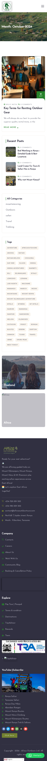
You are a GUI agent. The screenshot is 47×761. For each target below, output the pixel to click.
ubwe (9, 340)
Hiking (33, 263)
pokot (23, 324)
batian (22, 253)
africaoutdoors (29, 248)
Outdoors (10, 210)
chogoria (29, 258)
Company (7, 533)
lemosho (11, 278)
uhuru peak (22, 340)
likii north (12, 283)
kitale (34, 273)
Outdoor (11, 324)
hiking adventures (15, 268)
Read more (10, 127)
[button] (23, 683)
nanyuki (11, 314)
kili (8, 273)
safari (8, 216)
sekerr (22, 329)
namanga (23, 309)
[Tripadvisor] (17, 729)
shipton (33, 329)
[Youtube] (12, 729)
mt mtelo (34, 304)
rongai (34, 324)
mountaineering (13, 204)
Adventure (12, 248)
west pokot (12, 345)
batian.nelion (13, 258)
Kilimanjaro (20, 273)
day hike (11, 263)
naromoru (24, 314)
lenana (23, 278)
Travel (9, 221)
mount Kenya (28, 294)
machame (26, 283)
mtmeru (21, 304)
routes (10, 329)
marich (23, 288)
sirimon (10, 334)
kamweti (33, 268)
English (9, 759)
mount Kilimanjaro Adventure (21, 299)
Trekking (10, 227)
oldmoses (23, 319)
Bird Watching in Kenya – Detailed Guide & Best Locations (29, 154)
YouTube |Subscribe (12, 670)
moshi (34, 288)
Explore (6, 598)
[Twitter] (8, 729)
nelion (10, 319)
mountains (12, 294)
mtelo (10, 304)
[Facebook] (4, 729)
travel (33, 334)
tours (22, 334)
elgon (22, 263)
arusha (10, 253)
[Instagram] (21, 729)
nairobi (10, 309)
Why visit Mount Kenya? (29, 180)
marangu (11, 288)
